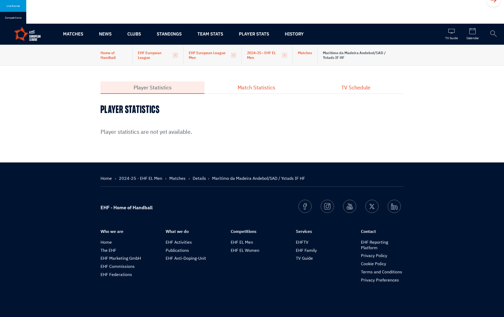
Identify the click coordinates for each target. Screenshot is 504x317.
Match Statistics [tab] (256, 87)
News (105, 34)
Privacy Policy (374, 255)
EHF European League (149, 55)
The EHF (108, 250)
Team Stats (210, 34)
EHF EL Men (242, 242)
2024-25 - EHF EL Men (261, 55)
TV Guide (304, 258)
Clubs (134, 34)
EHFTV (302, 242)
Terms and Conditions (381, 271)
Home (107, 178)
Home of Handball (108, 55)
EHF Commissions (118, 266)
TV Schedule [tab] (355, 87)
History (294, 34)
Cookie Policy (373, 263)
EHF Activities (179, 242)
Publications (177, 250)
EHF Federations (116, 274)
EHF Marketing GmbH (121, 258)
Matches (73, 34)
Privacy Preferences (380, 280)
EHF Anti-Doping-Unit (186, 258)
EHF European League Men (207, 55)
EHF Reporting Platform (374, 244)
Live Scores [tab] (13, 6)
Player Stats (254, 34)
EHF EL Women (245, 250)
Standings (169, 34)
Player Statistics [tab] (153, 87)
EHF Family (306, 250)
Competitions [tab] (13, 17)
